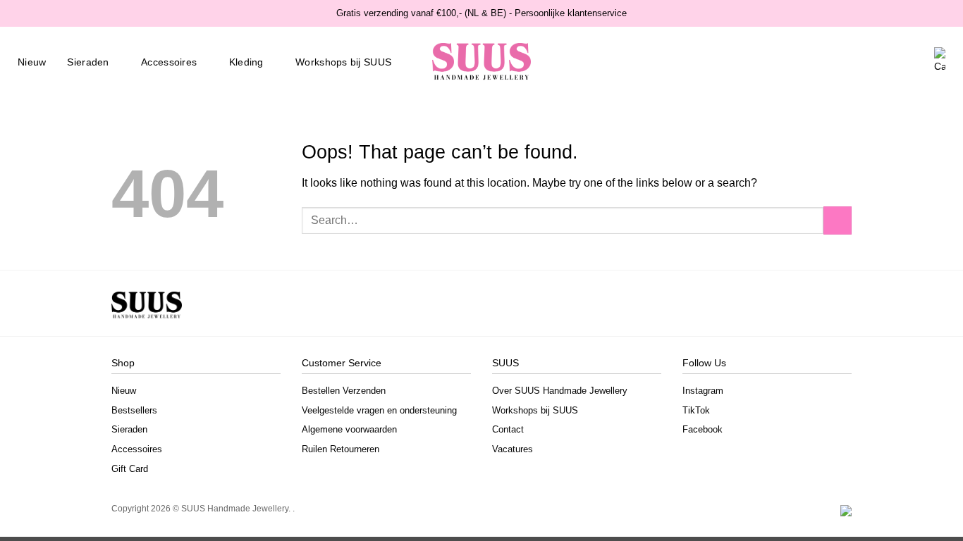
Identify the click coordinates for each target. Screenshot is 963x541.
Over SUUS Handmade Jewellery (559, 390)
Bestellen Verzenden (344, 390)
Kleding (246, 62)
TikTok (696, 410)
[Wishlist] (894, 61)
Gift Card (129, 469)
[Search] (872, 62)
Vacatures (512, 449)
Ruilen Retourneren (340, 449)
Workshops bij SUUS (343, 62)
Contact (508, 429)
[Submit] (837, 220)
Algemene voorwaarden (349, 429)
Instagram (702, 390)
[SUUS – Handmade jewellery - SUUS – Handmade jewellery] (481, 62)
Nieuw (32, 62)
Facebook (702, 429)
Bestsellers (134, 410)
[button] (917, 62)
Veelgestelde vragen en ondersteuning (379, 410)
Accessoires (169, 62)
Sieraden (88, 62)
